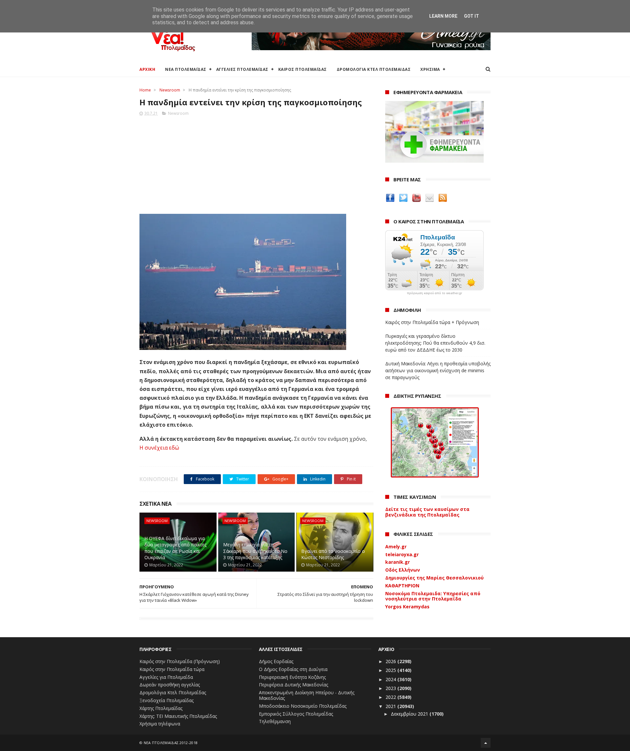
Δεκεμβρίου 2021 (410, 714)
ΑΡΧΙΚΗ (147, 69)
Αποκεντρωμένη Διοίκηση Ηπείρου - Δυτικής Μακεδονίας (306, 695)
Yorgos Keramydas (407, 606)
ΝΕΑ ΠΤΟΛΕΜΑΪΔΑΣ (185, 69)
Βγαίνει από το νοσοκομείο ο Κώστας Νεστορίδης (333, 554)
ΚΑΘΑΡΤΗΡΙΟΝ (402, 585)
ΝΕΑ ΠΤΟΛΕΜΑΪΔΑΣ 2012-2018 (171, 742)
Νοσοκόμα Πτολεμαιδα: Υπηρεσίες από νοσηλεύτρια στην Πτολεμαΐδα (432, 596)
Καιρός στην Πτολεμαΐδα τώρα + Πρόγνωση (432, 322)
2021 (391, 706)
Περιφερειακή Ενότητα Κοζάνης (292, 677)
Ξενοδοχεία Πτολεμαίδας (166, 700)
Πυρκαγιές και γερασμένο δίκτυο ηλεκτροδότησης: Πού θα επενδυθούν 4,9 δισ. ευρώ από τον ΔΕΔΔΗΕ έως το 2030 (435, 343)
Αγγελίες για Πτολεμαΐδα (166, 677)
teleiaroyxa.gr (402, 554)
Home (145, 90)
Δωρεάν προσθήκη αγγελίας (169, 684)
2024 (391, 679)
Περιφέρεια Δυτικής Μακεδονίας (293, 684)
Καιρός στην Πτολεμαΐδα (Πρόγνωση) (179, 661)
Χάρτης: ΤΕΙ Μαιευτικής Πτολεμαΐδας (178, 716)
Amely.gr (396, 546)
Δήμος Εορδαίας (276, 661)
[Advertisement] (256, 163)
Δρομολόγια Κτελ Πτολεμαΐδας (172, 692)
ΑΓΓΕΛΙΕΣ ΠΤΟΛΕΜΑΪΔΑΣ (242, 69)
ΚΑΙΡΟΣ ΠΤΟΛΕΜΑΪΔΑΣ (302, 69)
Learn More (443, 16)
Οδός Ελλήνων (402, 570)
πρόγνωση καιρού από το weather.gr (434, 293)
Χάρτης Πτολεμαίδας (160, 708)
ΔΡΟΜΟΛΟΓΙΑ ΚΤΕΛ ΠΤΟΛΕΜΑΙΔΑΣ (374, 69)
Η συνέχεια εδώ (159, 447)
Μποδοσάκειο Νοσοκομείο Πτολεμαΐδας (302, 706)
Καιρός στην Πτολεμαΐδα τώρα (171, 669)
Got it (471, 16)
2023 (391, 688)
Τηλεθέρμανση (275, 721)
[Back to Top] (486, 743)
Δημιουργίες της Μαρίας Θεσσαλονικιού (434, 578)
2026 (391, 661)
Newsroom (169, 90)
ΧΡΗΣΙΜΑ (430, 69)
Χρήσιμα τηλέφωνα (159, 724)
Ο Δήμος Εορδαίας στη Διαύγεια (293, 669)
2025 (391, 670)
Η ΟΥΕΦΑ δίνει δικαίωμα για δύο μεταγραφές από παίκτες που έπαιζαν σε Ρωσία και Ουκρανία (175, 548)
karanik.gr (397, 562)
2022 (391, 697)
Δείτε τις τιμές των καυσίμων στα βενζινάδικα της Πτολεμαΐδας (427, 512)
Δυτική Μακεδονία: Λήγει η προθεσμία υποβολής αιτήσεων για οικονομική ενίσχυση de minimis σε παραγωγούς (438, 370)
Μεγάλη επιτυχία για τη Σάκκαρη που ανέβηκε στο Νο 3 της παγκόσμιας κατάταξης (255, 550)
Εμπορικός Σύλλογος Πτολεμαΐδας (296, 714)
